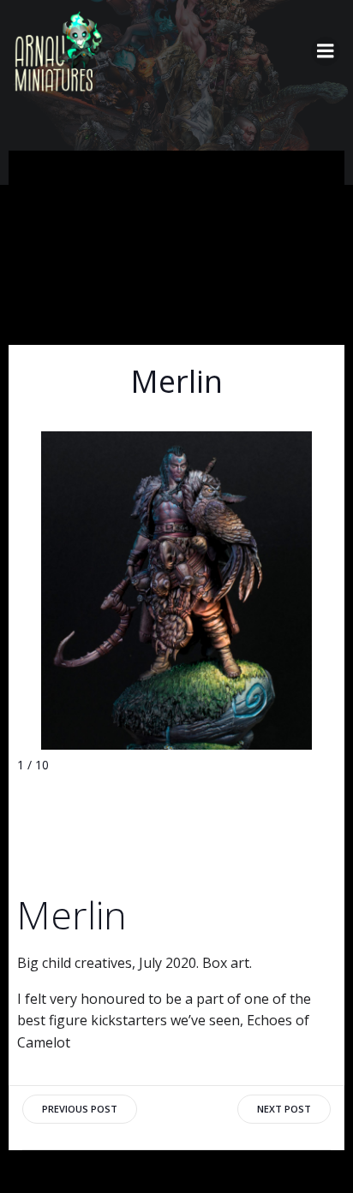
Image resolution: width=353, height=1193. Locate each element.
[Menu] (325, 51)
